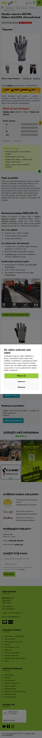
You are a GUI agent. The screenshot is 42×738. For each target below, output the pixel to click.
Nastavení (21, 381)
